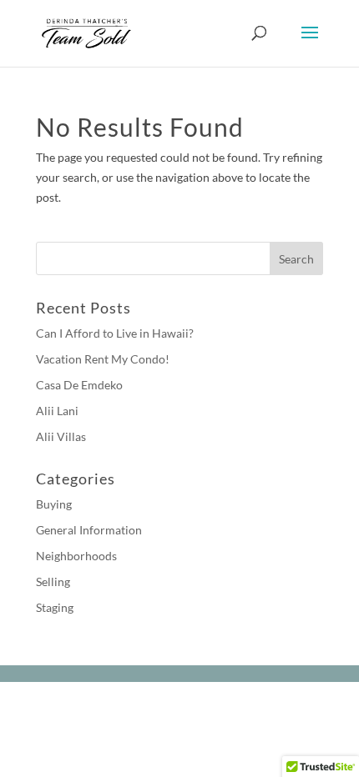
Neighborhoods (76, 556)
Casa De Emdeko (79, 385)
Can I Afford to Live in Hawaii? (115, 333)
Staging (54, 607)
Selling (53, 581)
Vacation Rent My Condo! (102, 359)
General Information (89, 530)
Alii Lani (57, 411)
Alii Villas (61, 436)
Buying (54, 504)
